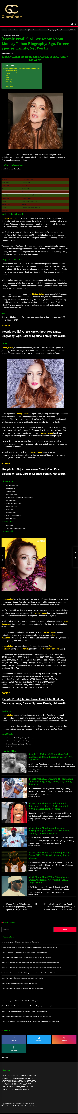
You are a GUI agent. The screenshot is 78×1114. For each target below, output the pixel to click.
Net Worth (8, 84)
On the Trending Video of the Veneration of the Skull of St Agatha (20, 942)
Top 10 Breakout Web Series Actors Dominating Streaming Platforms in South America (26, 957)
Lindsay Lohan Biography (12, 72)
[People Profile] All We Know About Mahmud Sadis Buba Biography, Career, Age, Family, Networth (50, 782)
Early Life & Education (11, 74)
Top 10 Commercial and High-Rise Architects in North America (19, 983)
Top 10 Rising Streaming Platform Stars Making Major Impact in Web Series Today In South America (30, 962)
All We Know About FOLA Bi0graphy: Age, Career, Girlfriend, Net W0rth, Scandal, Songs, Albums (49, 880)
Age (7, 75)
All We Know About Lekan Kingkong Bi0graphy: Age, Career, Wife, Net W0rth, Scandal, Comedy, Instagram (49, 831)
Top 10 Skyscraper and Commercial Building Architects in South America (22, 978)
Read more (5, 1057)
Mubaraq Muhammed (8, 53)
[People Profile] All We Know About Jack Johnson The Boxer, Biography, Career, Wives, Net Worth (51, 757)
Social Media (9, 86)
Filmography (9, 79)
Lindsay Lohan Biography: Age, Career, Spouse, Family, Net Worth (22, 68)
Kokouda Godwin (33, 772)
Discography (9, 81)
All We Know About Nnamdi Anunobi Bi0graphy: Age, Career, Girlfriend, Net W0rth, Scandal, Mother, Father (48, 806)
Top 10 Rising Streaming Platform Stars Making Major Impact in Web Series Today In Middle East (29, 973)
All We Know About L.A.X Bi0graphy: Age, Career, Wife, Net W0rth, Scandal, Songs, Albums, (49, 855)
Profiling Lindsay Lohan (11, 70)
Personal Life (9, 83)
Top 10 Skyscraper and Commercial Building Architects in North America (22, 988)
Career (7, 77)
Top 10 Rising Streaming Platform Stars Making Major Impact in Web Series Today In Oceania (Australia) (31, 968)
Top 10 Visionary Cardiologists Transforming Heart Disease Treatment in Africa (24, 952)
